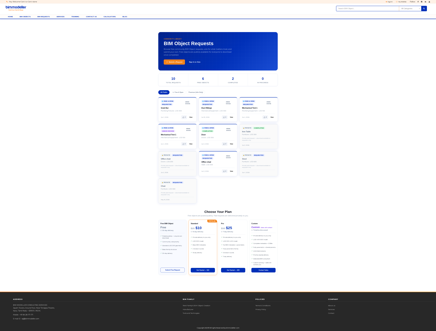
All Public (163, 92)
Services (331, 309)
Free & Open (179, 92)
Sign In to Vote (194, 62)
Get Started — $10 (203, 270)
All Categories (406, 9)
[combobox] (367, 8)
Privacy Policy (260, 309)
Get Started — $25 (233, 270)
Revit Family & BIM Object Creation (196, 305)
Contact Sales (263, 270)
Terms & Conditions (262, 305)
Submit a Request (175, 62)
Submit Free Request (172, 270)
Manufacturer (188, 309)
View (190, 117)
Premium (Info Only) (196, 92)
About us (331, 305)
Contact (331, 313)
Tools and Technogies (191, 313)
